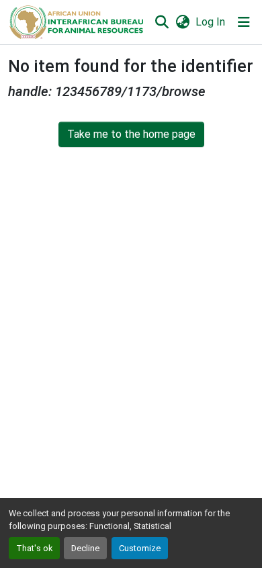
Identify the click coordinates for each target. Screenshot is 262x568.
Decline (85, 548)
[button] (75, 22)
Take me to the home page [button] (131, 134)
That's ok (34, 548)
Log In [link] (210, 21)
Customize (140, 548)
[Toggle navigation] (244, 22)
